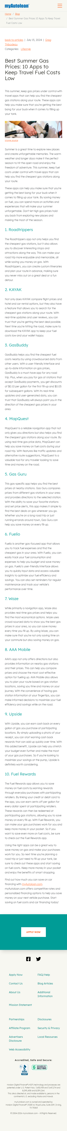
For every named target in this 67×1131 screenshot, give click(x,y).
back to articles (14, 40)
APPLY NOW (33, 932)
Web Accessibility (19, 1049)
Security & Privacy (49, 1028)
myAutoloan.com (32, 884)
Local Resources (48, 1036)
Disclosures (45, 1019)
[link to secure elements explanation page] (24, 1066)
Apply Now (15, 974)
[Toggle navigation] (60, 5)
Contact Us (16, 983)
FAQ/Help (44, 974)
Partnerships (16, 1019)
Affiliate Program (19, 1028)
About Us (14, 992)
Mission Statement (20, 1004)
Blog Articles (45, 983)
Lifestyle (26, 49)
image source (11, 140)
